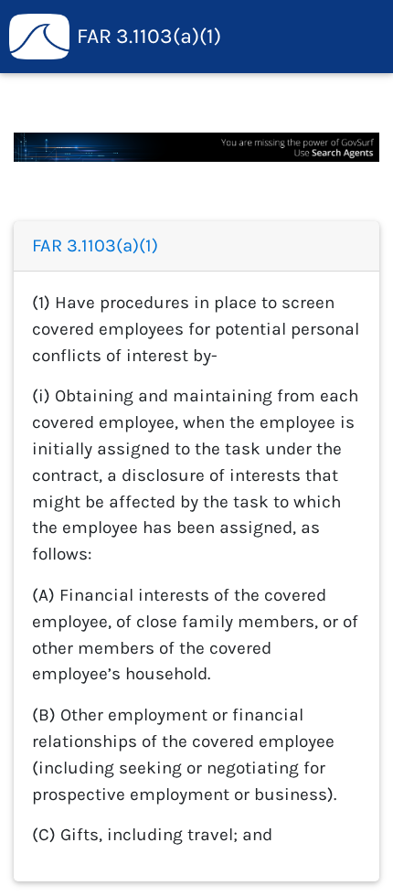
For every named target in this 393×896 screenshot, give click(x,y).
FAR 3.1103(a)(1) (149, 36)
